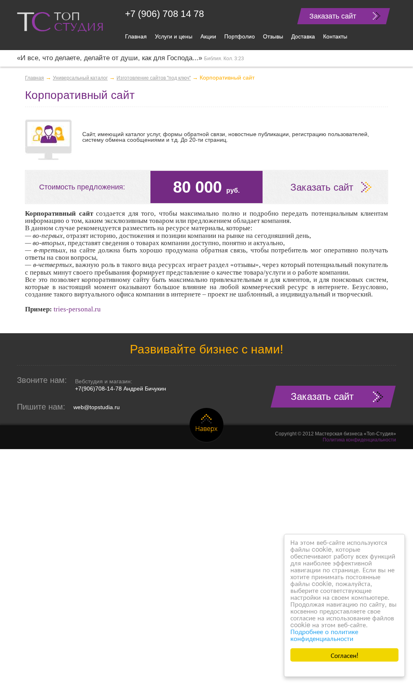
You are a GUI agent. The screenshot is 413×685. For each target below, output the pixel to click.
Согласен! (345, 655)
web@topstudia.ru (96, 407)
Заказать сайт (332, 16)
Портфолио (239, 36)
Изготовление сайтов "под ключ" (154, 78)
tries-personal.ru (77, 309)
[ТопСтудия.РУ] (60, 21)
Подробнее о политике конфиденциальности (324, 634)
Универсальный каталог (80, 78)
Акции (208, 36)
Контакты (335, 36)
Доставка (303, 36)
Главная (136, 36)
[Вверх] (206, 425)
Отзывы (273, 36)
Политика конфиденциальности (359, 440)
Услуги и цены (173, 36)
